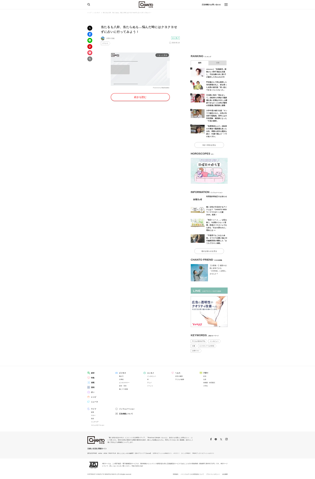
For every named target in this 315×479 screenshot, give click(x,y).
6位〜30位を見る (209, 145)
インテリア (94, 422)
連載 (92, 382)
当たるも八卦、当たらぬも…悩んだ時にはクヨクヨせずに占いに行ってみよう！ (127, 12)
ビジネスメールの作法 (206, 346)
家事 (92, 412)
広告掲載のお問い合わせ (211, 5)
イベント (105, 43)
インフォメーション (127, 409)
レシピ (93, 397)
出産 (204, 379)
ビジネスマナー (124, 382)
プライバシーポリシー (213, 474)
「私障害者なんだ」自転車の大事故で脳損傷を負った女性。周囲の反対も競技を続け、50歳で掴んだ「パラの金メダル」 (216, 131)
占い (92, 392)
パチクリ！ (176, 453)
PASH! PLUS (112, 453)
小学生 (205, 386)
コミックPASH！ (186, 453)
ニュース (94, 402)
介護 (193, 346)
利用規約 (175, 474)
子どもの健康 (179, 379)
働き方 (121, 376)
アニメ (149, 382)
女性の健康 (179, 376)
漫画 (92, 387)
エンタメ (97, 12)
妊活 (204, 376)
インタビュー (214, 341)
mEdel (105, 453)
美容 (92, 418)
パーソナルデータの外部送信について (192, 474)
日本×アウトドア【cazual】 (143, 453)
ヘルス (177, 373)
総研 (92, 373)
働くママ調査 (123, 389)
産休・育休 (122, 386)
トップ (89, 12)
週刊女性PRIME (92, 453)
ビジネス (122, 373)
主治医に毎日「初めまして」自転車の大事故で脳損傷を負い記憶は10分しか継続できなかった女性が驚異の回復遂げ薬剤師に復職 (216, 100)
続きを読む (140, 97)
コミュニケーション (97, 425)
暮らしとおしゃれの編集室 (125, 453)
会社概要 (225, 474)
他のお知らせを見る (209, 251)
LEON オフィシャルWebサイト (162, 453)
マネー (93, 415)
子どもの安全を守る (198, 341)
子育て (205, 373)
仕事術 (121, 379)
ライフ (93, 409)
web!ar (100, 453)
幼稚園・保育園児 (209, 382)
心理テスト (195, 351)
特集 (92, 378)
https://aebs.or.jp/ (137, 466)
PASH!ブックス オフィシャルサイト (203, 453)
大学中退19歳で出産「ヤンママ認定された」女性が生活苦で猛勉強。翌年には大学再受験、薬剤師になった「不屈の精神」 (216, 116)
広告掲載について (126, 414)
